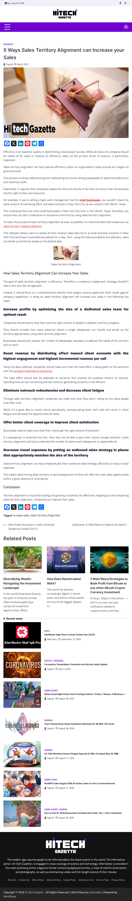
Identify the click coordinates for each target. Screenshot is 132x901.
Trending (58, 660)
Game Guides (51, 690)
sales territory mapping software (22, 226)
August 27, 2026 (66, 758)
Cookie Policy (69, 880)
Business (8, 44)
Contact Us (24, 880)
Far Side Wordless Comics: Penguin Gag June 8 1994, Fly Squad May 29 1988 (81, 753)
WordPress (9, 896)
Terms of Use (102, 880)
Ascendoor (95, 892)
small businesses (89, 200)
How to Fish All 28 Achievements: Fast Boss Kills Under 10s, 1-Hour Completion (83, 813)
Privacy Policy (118, 880)
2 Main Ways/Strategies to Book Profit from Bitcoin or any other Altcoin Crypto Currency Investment (109, 585)
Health (48, 660)
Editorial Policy (54, 880)
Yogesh (9, 64)
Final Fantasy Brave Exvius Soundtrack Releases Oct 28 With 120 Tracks (79, 724)
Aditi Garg (52, 639)
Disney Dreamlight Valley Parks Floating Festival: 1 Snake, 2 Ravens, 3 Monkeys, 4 (84, 694)
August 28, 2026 (66, 698)
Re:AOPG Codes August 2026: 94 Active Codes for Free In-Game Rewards (79, 783)
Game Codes (50, 779)
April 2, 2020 (64, 669)
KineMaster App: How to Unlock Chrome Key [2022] (69, 634)
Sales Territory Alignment (45, 515)
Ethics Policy (38, 880)
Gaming (48, 720)
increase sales (21, 515)
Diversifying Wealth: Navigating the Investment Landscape (22, 583)
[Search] (126, 27)
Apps (47, 631)
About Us (12, 880)
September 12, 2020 (71, 639)
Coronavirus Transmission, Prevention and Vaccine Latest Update (75, 664)
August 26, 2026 (66, 817)
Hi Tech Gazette (34, 892)
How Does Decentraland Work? (64, 581)
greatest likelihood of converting (33, 371)
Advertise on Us (86, 880)
